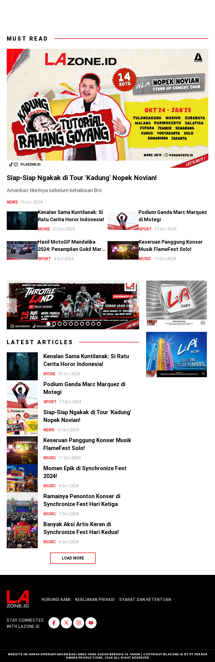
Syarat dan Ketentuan (145, 599)
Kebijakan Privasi (95, 599)
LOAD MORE (73, 558)
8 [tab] (88, 324)
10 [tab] (99, 324)
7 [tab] (82, 324)
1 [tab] (48, 324)
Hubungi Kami (56, 599)
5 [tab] (71, 324)
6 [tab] (76, 324)
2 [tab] (54, 324)
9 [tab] (93, 324)
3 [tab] (60, 324)
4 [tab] (65, 324)
